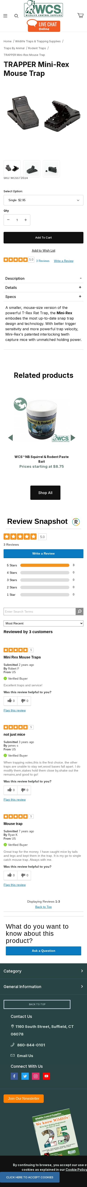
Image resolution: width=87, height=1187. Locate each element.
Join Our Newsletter (23, 1098)
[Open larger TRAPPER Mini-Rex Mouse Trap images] (43, 117)
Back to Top (43, 907)
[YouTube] (46, 1076)
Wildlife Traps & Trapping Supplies (38, 41)
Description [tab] (15, 278)
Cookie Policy (76, 1169)
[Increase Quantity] (25, 220)
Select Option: (13, 191)
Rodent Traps (37, 48)
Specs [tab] (10, 296)
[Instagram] (35, 1076)
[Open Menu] (5, 15)
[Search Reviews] (79, 611)
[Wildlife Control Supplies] (43, 8)
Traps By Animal (14, 48)
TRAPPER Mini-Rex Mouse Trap (24, 55)
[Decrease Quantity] (8, 220)
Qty (6, 210)
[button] (12, 168)
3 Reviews (43, 261)
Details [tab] (11, 287)
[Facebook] (14, 1076)
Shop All (45, 492)
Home (8, 41)
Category (12, 971)
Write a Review (63, 261)
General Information (22, 986)
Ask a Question (43, 950)
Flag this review (15, 710)
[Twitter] (25, 1076)
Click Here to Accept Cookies (29, 1177)
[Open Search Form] (16, 15)
